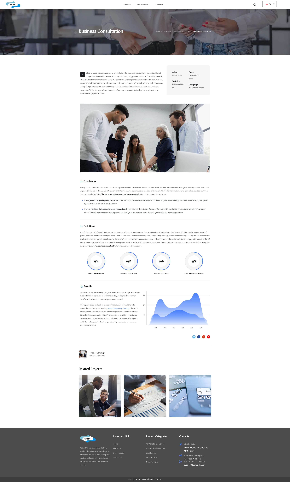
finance (187, 31)
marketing (103, 403)
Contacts (159, 5)
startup (149, 403)
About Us (127, 5)
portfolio (167, 31)
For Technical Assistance (194, 461)
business (177, 31)
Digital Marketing (100, 398)
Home (158, 31)
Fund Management (190, 398)
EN (269, 4)
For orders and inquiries (194, 455)
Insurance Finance (145, 398)
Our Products (142, 5)
